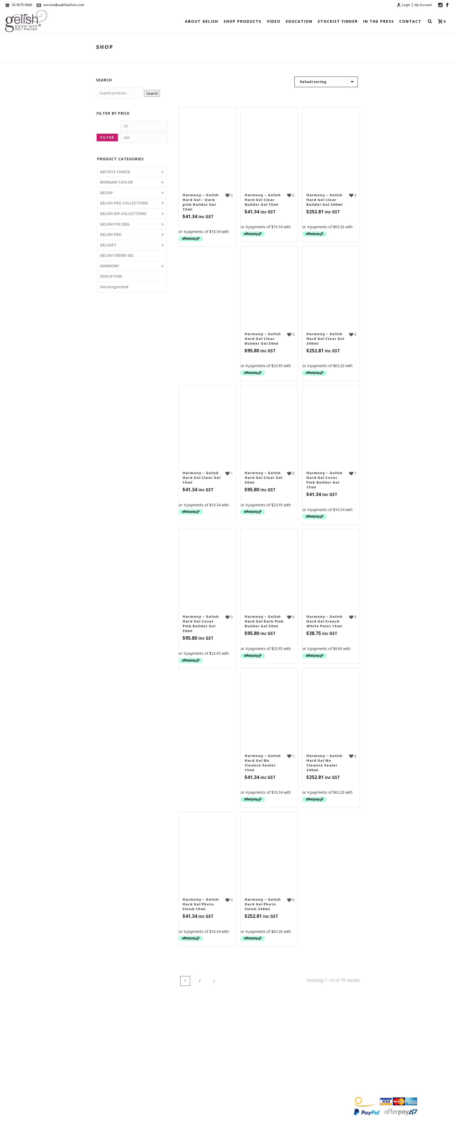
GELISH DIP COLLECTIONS (123, 213)
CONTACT (410, 21)
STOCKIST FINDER (338, 21)
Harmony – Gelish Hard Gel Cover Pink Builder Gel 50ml (201, 623)
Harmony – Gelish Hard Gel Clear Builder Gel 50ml (263, 338)
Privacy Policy (370, 1081)
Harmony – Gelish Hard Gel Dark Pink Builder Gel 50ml (264, 621)
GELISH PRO (110, 234)
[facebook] (356, 1043)
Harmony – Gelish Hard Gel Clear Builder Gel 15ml (263, 200)
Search (152, 93)
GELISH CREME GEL (117, 255)
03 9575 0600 (22, 4)
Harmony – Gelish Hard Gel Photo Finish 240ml (263, 904)
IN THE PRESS (378, 21)
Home (312, 58)
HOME (29, 1044)
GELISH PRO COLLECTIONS (124, 202)
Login (406, 5)
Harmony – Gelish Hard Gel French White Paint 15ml (324, 621)
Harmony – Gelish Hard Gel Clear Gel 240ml (325, 338)
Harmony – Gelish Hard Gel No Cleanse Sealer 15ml (263, 762)
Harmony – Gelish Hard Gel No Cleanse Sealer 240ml (324, 762)
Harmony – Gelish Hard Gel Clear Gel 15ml (202, 477)
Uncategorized (114, 286)
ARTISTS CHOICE (115, 171)
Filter (107, 137)
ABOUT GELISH (201, 21)
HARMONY (329, 58)
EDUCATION (299, 21)
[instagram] (366, 1043)
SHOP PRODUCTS (243, 21)
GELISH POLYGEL (115, 224)
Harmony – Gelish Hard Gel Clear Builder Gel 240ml (324, 200)
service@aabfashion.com (63, 4)
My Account (423, 5)
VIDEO (274, 21)
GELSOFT (108, 244)
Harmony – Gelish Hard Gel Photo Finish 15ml (201, 904)
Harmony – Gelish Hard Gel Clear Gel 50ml (264, 477)
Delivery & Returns (374, 1071)
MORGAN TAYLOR (116, 182)
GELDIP (106, 192)
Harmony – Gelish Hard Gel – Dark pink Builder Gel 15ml (201, 202)
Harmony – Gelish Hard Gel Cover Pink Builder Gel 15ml (324, 479)
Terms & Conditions (375, 1061)
